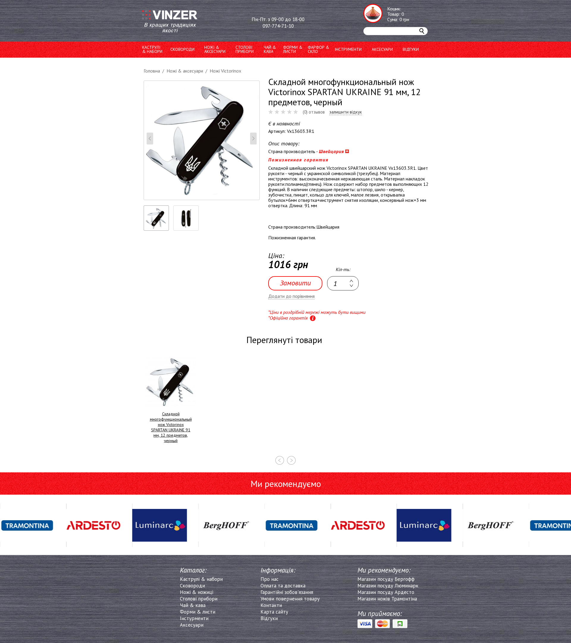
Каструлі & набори (201, 579)
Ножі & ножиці (196, 592)
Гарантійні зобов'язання (287, 592)
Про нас (270, 579)
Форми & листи (197, 612)
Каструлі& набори (152, 49)
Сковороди (182, 49)
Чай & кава (193, 605)
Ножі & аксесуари (214, 49)
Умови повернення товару (290, 598)
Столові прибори (245, 49)
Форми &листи (292, 49)
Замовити (295, 282)
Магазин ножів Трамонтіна (387, 598)
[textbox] (343, 283)
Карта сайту (274, 612)
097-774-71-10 (278, 26)
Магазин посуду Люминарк (387, 585)
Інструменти (348, 49)
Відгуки (411, 49)
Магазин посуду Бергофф (386, 579)
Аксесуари (382, 49)
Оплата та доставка (283, 585)
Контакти (271, 605)
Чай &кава (270, 49)
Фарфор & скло (318, 49)
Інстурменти (194, 618)
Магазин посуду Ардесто (385, 592)
